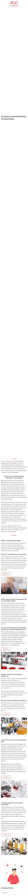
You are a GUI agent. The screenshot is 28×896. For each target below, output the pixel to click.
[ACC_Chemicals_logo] (14, 2)
